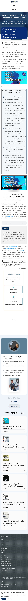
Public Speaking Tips (6, 559)
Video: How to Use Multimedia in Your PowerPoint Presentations (13, 523)
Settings (9, 598)
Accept (4, 598)
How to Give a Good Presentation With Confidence (13, 446)
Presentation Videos (5, 561)
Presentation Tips (5, 557)
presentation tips (13, 246)
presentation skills (10, 248)
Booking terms (4, 548)
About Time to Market (6, 541)
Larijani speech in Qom (15, 218)
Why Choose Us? (5, 570)
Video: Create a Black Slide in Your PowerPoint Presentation (13, 485)
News (2, 552)
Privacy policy (4, 545)
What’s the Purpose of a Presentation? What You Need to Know (13, 465)
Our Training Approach (6, 567)
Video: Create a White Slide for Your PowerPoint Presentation (13, 503)
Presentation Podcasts (6, 565)
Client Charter (4, 586)
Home (2, 539)
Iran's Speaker (9, 216)
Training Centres (5, 572)
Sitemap (3, 550)
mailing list (21, 250)
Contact (3, 543)
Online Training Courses (7, 563)
